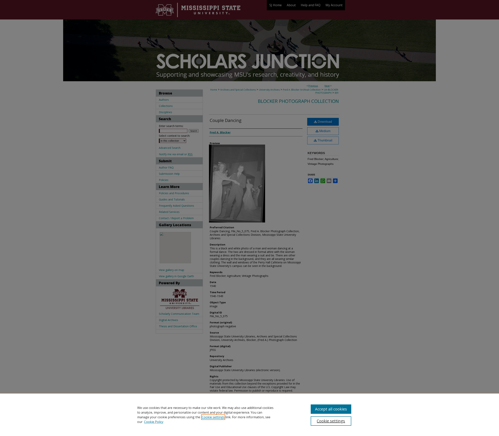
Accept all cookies (331, 409)
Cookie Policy (153, 422)
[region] (249, 414)
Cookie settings (213, 417)
